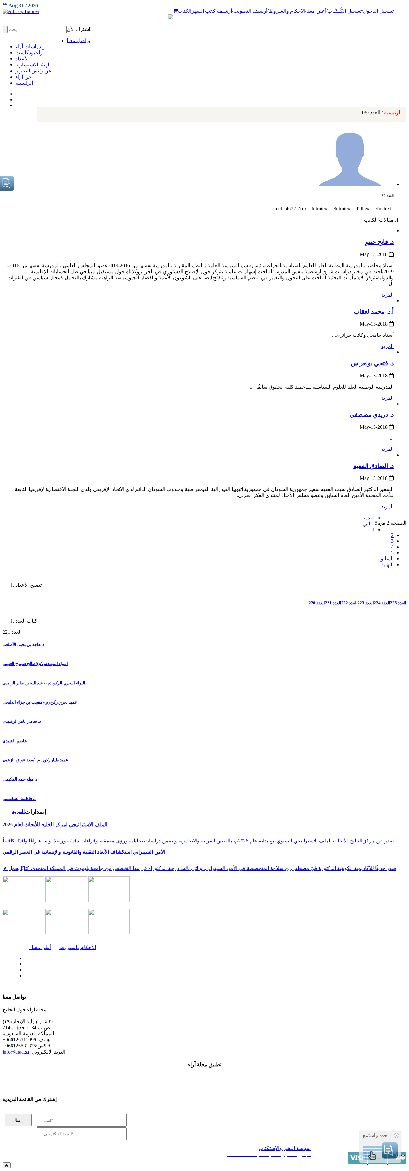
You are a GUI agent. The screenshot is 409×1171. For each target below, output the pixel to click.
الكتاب (184, 11)
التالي (369, 523)
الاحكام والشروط (287, 11)
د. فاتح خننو (379, 241)
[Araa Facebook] (24, 957)
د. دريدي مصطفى (372, 414)
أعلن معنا (316, 11)
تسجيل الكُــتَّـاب (345, 11)
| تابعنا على (118, 975)
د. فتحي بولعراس (372, 363)
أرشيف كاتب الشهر (211, 11)
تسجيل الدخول (378, 11)
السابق (386, 558)
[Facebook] (15, 92)
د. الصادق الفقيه (373, 466)
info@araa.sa (16, 1051)
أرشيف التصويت (250, 11)
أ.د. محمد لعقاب (374, 311)
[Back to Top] (7, 1165)
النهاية (387, 564)
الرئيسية (381, 112)
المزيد (387, 295)
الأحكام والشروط (77, 947)
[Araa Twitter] (16, 98)
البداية (368, 517)
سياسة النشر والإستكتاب (285, 1148)
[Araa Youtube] (16, 104)
